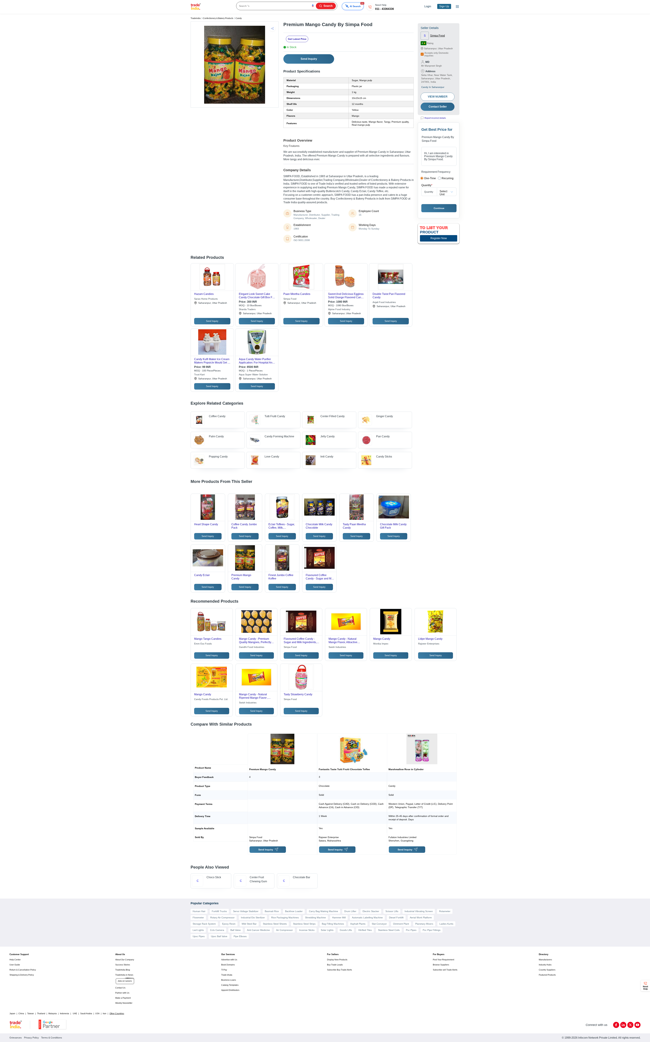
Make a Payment (123, 998)
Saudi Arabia (86, 1013)
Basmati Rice (272, 911)
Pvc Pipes (411, 930)
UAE (75, 1013)
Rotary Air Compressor (222, 917)
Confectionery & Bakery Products (218, 18)
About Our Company (124, 959)
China (21, 1013)
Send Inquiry (309, 58)
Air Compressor (284, 930)
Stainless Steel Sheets (275, 923)
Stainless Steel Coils (389, 930)
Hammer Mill (339, 917)
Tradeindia (196, 18)
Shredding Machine (315, 917)
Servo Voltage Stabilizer (245, 911)
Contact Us (120, 988)
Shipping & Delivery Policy (21, 975)
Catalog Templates (230, 985)
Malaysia (52, 1013)
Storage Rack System (204, 923)
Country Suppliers (547, 970)
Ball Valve (235, 930)
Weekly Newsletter (123, 1003)
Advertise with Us (229, 959)
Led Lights (198, 930)
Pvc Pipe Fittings (431, 930)
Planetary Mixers (424, 923)
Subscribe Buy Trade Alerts (339, 970)
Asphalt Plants (357, 923)
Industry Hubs (545, 965)
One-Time (430, 178)
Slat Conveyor (379, 923)
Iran (104, 1013)
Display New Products (337, 959)
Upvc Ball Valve (219, 936)
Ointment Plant (401, 923)
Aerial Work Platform (421, 917)
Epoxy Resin (228, 923)
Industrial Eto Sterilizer (253, 917)
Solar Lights (327, 930)
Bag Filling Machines (333, 923)
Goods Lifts (346, 930)
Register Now (438, 238)
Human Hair (199, 911)
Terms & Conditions (51, 1037)
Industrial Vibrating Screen (419, 911)
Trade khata (226, 975)
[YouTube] (637, 1025)
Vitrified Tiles (365, 930)
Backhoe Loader (294, 911)
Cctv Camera (217, 930)
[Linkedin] (623, 1025)
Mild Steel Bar (249, 923)
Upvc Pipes (199, 936)
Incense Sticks (307, 930)
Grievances (15, 1037)
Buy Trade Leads (335, 965)
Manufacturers (545, 959)
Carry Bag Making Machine (323, 911)
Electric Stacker (371, 911)
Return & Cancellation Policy (22, 970)
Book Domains (228, 965)
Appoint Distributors (230, 990)
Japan (12, 1013)
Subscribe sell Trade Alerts (445, 970)
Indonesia (64, 1013)
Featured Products (547, 975)
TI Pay (224, 970)
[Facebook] (616, 1025)
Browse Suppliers (441, 965)
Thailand (41, 1013)
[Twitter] (630, 1025)
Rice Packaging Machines (285, 917)
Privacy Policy (31, 1037)
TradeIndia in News (124, 975)
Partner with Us (122, 993)
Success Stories (122, 965)
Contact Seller (438, 106)
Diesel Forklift (396, 917)
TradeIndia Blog (122, 970)
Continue (439, 208)
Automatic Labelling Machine (367, 917)
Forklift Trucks (219, 911)
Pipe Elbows (240, 936)
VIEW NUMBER (438, 96)
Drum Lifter (350, 911)
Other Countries (117, 1013)
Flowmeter (198, 917)
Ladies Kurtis (446, 923)
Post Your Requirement (443, 959)
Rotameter (444, 911)
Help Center (15, 959)
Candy (239, 18)
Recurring (447, 178)
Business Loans (228, 980)
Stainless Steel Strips (304, 923)
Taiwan (30, 1013)
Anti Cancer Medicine (258, 930)
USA (97, 1013)
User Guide (14, 965)
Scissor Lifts (391, 911)
